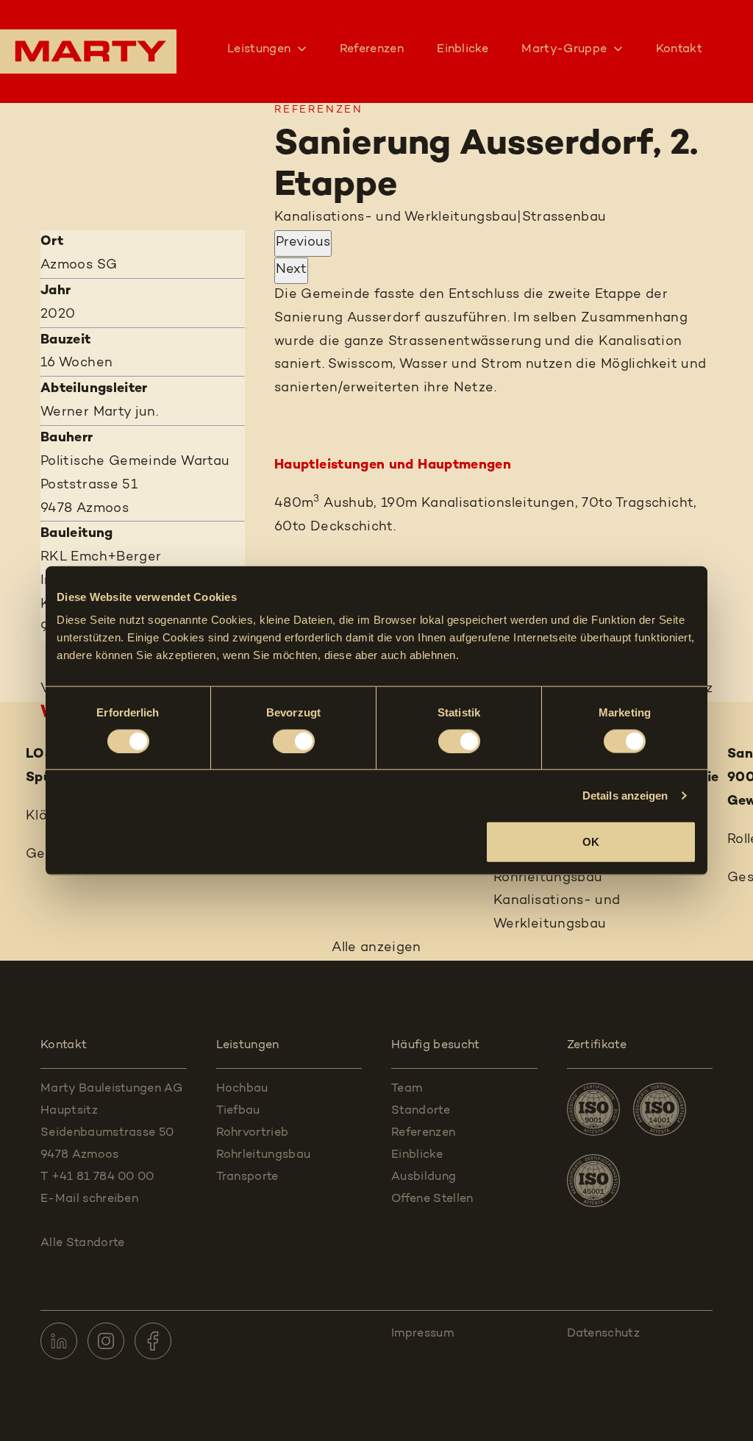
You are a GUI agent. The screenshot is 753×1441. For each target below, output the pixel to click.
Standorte (420, 1111)
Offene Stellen (432, 1199)
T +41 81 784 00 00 (97, 1177)
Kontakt (679, 49)
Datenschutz (603, 1333)
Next (291, 270)
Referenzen (372, 49)
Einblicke (462, 49)
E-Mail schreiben (89, 1199)
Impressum (422, 1333)
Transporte (247, 1177)
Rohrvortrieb (252, 1133)
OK (590, 842)
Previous (303, 242)
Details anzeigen (625, 795)
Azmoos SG (78, 265)
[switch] (294, 740)
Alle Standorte (84, 1243)
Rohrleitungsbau (263, 1155)
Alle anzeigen (376, 948)
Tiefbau (238, 1111)
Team (406, 1089)
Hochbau (242, 1089)
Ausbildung (423, 1177)
